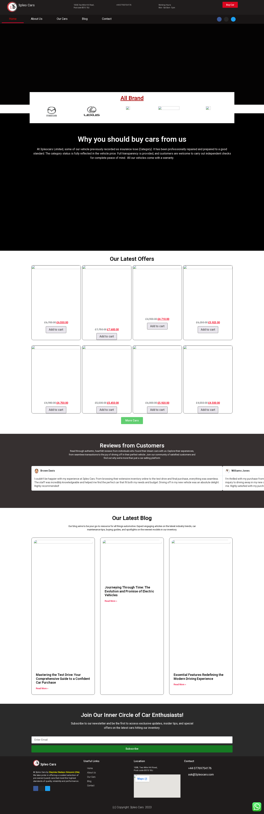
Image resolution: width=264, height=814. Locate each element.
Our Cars (62, 19)
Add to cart (56, 329)
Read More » (42, 688)
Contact (107, 19)
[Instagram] (226, 19)
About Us (36, 19)
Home (13, 19)
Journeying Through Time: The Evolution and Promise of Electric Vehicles (129, 591)
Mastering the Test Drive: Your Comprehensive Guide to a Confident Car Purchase (63, 678)
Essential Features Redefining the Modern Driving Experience (198, 677)
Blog (85, 19)
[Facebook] (219, 19)
